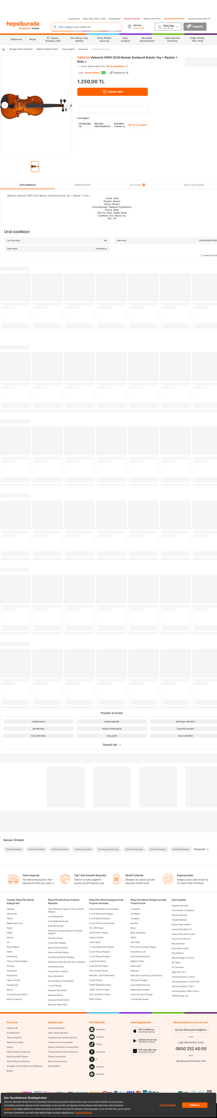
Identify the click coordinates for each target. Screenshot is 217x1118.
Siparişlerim (74, 18)
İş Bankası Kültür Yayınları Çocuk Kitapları (66, 962)
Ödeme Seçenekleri (57, 1056)
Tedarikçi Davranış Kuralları (60, 1042)
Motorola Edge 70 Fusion (183, 958)
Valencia (83, 57)
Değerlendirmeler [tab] (83, 185)
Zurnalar (10, 966)
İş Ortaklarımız (13, 1032)
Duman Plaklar (95, 980)
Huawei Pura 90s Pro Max (183, 934)
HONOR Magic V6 (180, 996)
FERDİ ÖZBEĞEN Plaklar (100, 985)
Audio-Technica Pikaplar (142, 994)
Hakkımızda (12, 1028)
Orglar (9, 932)
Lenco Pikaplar (55, 985)
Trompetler (135, 909)
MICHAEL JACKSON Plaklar (102, 975)
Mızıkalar (135, 970)
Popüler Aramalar (179, 915)
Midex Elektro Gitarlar (140, 989)
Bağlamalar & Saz (15, 923)
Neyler (10, 928)
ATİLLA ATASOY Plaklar (100, 994)
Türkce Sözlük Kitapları (17, 961)
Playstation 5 (177, 953)
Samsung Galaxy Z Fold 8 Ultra (185, 981)
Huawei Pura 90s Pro (181, 939)
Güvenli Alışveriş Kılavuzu (18, 1061)
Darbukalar (12, 970)
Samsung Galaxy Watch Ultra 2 (186, 991)
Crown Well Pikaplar (57, 943)
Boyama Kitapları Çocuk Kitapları (104, 909)
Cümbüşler (135, 913)
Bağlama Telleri (137, 961)
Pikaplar (10, 909)
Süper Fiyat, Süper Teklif (94, 18)
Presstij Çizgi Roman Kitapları (61, 957)
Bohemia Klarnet (55, 995)
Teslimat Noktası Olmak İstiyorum (63, 1051)
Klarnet (10, 937)
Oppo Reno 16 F (179, 972)
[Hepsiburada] (23, 24)
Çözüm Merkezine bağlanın (191, 1029)
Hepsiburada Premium (174, 18)
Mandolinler (12, 975)
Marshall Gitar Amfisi (57, 990)
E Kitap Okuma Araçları (17, 994)
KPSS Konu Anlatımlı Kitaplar (143, 947)
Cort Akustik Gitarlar (140, 999)
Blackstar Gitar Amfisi (57, 1004)
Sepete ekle (115, 91)
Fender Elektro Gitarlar (58, 971)
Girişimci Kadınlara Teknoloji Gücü (63, 1047)
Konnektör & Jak (138, 951)
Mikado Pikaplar (55, 938)
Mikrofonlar (12, 913)
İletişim (10, 1070)
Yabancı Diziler (13, 980)
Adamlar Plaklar (96, 937)
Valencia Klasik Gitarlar (58, 952)
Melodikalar (12, 956)
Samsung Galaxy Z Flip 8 (183, 986)
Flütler (133, 937)
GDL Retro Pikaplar (139, 980)
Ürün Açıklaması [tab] (28, 185)
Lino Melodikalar (55, 916)
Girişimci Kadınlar (132, 18)
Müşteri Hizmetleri (152, 18)
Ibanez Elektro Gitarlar (58, 947)
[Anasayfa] (3, 49)
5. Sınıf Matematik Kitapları (101, 913)
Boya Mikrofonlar (55, 976)
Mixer (133, 928)
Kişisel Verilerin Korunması (18, 1051)
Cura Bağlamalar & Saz (58, 921)
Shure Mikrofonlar (56, 966)
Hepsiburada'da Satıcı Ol (199, 18)
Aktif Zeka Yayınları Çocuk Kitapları (146, 975)
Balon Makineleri (138, 932)
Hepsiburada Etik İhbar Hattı (191, 1060)
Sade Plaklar (95, 942)
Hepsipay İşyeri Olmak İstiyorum (62, 1037)
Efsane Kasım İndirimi (181, 924)
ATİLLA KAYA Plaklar (98, 970)
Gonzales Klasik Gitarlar (59, 1000)
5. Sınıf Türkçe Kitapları (99, 951)
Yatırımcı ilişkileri (14, 1037)
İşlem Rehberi (54, 1066)
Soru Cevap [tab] (137, 185)
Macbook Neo (178, 943)
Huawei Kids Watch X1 (182, 929)
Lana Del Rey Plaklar (98, 966)
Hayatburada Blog (56, 1028)
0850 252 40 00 (191, 1048)
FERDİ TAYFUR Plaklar (99, 989)
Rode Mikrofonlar (55, 926)
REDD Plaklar (95, 999)
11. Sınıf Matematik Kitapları (101, 947)
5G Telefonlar (178, 967)
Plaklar (10, 918)
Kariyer (10, 1047)
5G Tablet (176, 962)
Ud (8, 942)
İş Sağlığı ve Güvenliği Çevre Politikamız (25, 1066)
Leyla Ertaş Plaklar (97, 961)
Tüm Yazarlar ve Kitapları (183, 910)
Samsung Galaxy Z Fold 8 (183, 977)
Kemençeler (136, 966)
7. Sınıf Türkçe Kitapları (99, 956)
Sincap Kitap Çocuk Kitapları (61, 981)
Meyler (10, 989)
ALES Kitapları (13, 947)
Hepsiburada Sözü (180, 905)
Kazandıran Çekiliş (180, 948)
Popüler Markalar (179, 920)
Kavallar (134, 923)
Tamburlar (135, 918)
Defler (9, 951)
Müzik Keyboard (14, 999)
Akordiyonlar (12, 985)
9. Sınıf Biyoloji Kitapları (99, 918)
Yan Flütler (135, 942)
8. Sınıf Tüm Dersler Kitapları (101, 923)
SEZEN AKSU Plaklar (98, 932)
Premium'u (25, 28)
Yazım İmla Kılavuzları (140, 956)
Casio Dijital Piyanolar (140, 985)
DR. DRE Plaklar (96, 928)
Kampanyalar (115, 18)
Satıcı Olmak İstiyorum (58, 1032)
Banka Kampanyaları (57, 1061)
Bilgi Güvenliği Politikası (17, 1056)
